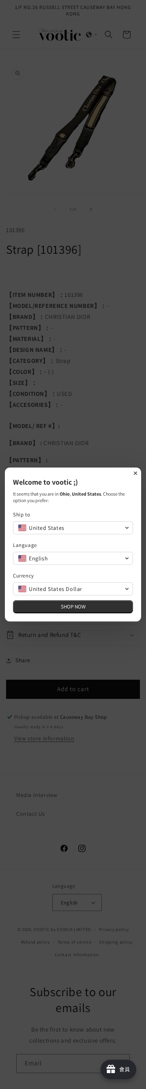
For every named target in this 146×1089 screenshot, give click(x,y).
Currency (23, 575)
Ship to (21, 514)
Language (25, 545)
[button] (73, 527)
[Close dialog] (135, 473)
